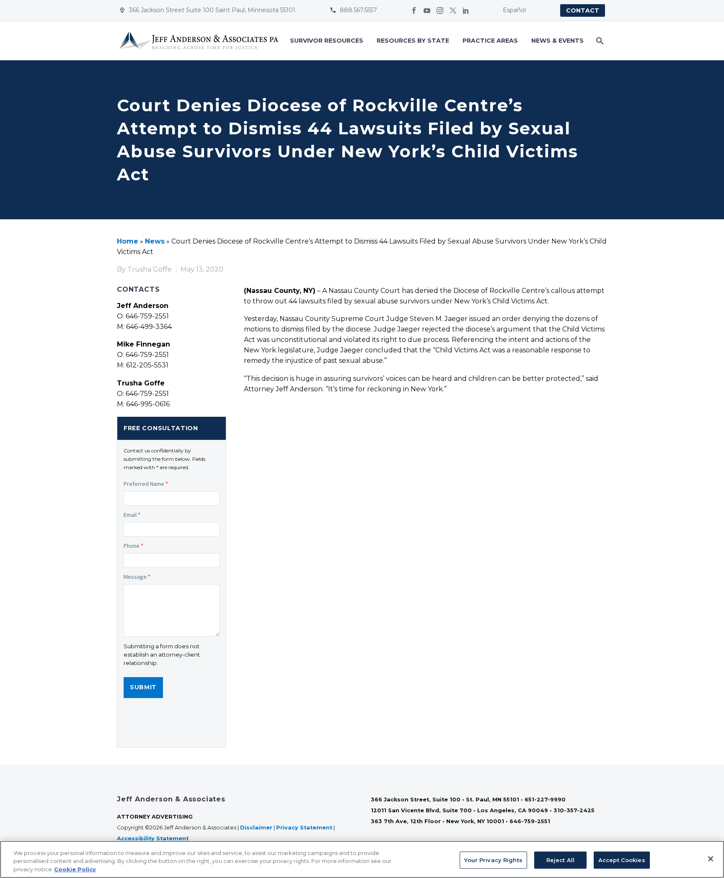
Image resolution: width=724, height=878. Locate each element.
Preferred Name (146, 484)
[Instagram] (440, 10)
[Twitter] (453, 10)
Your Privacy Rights (493, 859)
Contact (582, 10)
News (155, 241)
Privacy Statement (304, 827)
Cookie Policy (75, 869)
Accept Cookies (621, 859)
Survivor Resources (326, 40)
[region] (362, 859)
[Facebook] (414, 10)
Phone (133, 545)
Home (127, 241)
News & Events (557, 40)
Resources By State (413, 40)
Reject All (560, 859)
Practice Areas (490, 40)
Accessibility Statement (153, 838)
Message (137, 576)
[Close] (710, 859)
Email (132, 515)
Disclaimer (256, 827)
